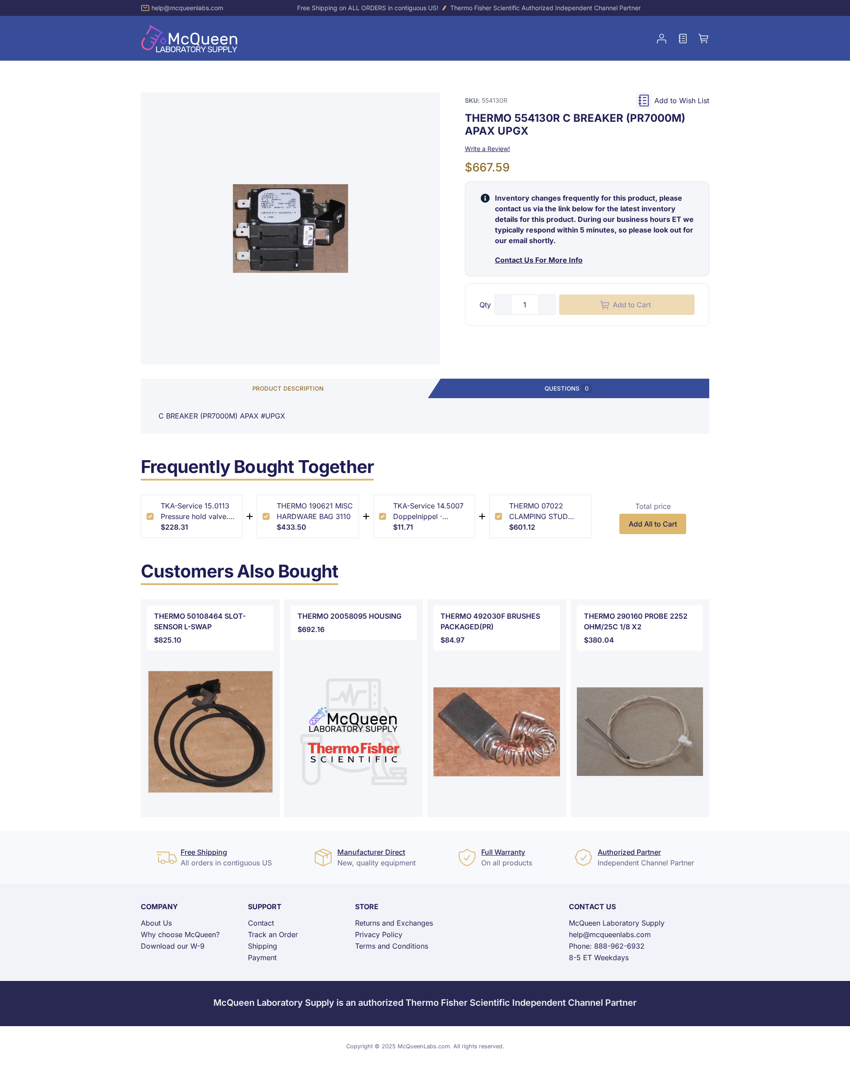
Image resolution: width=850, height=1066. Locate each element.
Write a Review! (487, 149)
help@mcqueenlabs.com (187, 8)
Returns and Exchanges (394, 923)
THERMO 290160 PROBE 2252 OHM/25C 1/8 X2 (636, 621)
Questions (567, 388)
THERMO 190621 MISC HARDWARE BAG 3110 (315, 511)
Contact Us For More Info (539, 260)
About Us (156, 923)
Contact (261, 923)
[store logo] (189, 38)
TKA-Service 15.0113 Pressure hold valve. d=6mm (195, 511)
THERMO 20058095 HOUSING (350, 616)
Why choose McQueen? (180, 934)
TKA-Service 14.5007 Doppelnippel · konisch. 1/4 (428, 511)
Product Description (288, 388)
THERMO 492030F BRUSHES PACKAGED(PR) (490, 621)
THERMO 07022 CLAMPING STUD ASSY (538, 511)
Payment (262, 957)
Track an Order (273, 934)
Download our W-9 (173, 946)
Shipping (262, 946)
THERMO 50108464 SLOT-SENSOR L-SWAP (200, 621)
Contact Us (592, 906)
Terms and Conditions (391, 946)
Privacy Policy (378, 934)
